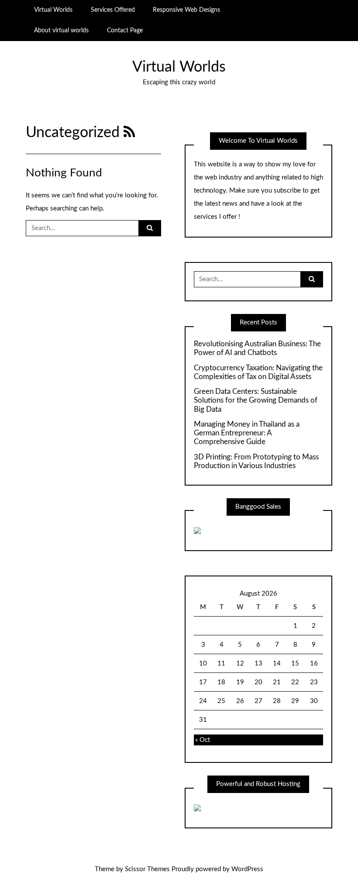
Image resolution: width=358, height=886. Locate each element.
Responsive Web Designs (186, 10)
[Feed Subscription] (129, 132)
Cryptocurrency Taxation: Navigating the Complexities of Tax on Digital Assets (258, 372)
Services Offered (113, 10)
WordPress (247, 869)
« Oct (202, 740)
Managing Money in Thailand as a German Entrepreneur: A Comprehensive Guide (246, 433)
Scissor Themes (147, 869)
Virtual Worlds (53, 10)
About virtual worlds (61, 31)
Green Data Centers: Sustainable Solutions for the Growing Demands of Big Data (255, 400)
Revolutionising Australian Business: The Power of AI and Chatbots (257, 348)
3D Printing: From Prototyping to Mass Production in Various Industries (256, 461)
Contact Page (125, 31)
